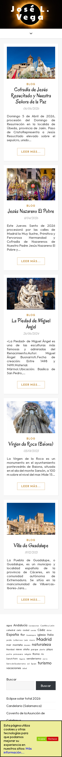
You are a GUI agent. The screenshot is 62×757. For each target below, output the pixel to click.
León (26, 640)
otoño (26, 649)
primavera (18, 654)
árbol (24, 668)
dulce (49, 630)
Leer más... (31, 151)
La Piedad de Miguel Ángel (31, 323)
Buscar (11, 679)
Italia (50, 635)
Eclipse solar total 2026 (23, 698)
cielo (19, 630)
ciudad (26, 630)
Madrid (44, 639)
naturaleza (41, 644)
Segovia (22, 659)
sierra (45, 659)
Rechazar (52, 739)
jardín (9, 640)
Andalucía (20, 625)
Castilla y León (47, 625)
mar (8, 644)
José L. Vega (31, 12)
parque (34, 649)
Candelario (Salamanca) (24, 706)
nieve (19, 649)
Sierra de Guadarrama (16, 664)
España (12, 634)
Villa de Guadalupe (31, 545)
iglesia (41, 635)
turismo (45, 663)
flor (22, 635)
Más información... (18, 750)
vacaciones (13, 668)
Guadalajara (31, 635)
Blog (31, 84)
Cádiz (41, 630)
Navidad (10, 649)
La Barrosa (18, 640)
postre (9, 654)
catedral (10, 630)
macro (32, 640)
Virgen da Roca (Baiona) (31, 443)
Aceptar (41, 739)
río (42, 653)
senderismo (34, 658)
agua (9, 625)
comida (33, 630)
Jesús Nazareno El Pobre (31, 211)
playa (50, 649)
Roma (36, 653)
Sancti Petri (12, 658)
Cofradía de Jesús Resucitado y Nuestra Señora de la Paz (31, 95)
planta (42, 649)
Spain (33, 663)
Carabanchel (34, 626)
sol (28, 664)
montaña (18, 644)
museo (27, 645)
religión (27, 654)
